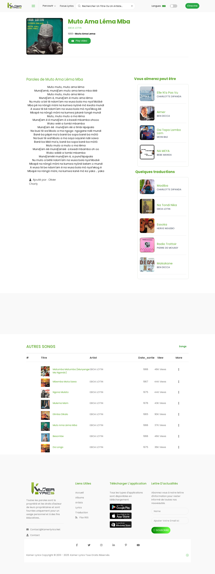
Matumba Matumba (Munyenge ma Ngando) (71, 371)
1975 (145, 392)
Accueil (79, 492)
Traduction (81, 512)
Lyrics (78, 507)
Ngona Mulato (61, 392)
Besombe (58, 436)
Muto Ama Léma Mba (65, 425)
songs (182, 346)
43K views (160, 403)
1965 (145, 414)
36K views (160, 447)
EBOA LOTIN (74, 28)
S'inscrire (192, 5)
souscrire (162, 530)
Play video (81, 40)
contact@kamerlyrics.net (45, 529)
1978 (145, 403)
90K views (160, 414)
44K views (160, 381)
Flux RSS (83, 517)
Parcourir (48, 5)
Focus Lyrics (67, 6)
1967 (145, 381)
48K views (160, 369)
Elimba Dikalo (60, 414)
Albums (79, 497)
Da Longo (58, 447)
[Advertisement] (107, 66)
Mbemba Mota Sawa (64, 381)
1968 (145, 369)
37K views (160, 425)
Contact (35, 535)
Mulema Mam (60, 403)
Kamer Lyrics (77, 555)
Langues (156, 6)
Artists (79, 502)
